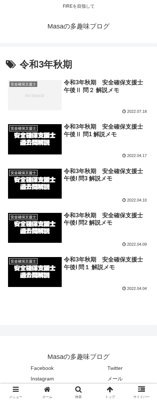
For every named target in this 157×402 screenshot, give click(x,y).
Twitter (115, 368)
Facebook (42, 368)
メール (115, 379)
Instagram (42, 379)
